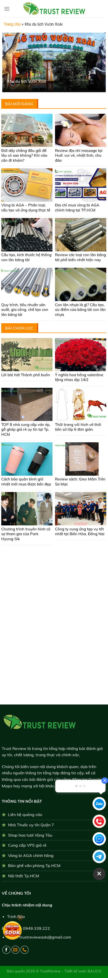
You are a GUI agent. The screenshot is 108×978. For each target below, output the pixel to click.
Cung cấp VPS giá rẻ (27, 845)
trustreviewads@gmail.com (45, 937)
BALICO (94, 971)
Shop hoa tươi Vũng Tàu (30, 835)
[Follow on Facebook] (6, 950)
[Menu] (7, 9)
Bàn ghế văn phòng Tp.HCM (34, 865)
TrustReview (51, 971)
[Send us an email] (15, 950)
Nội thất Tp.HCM (23, 875)
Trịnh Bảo (16, 916)
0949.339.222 (36, 928)
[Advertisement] (53, 564)
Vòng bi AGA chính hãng (30, 855)
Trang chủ (12, 24)
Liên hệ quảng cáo (25, 814)
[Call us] (24, 950)
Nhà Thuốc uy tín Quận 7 (31, 824)
